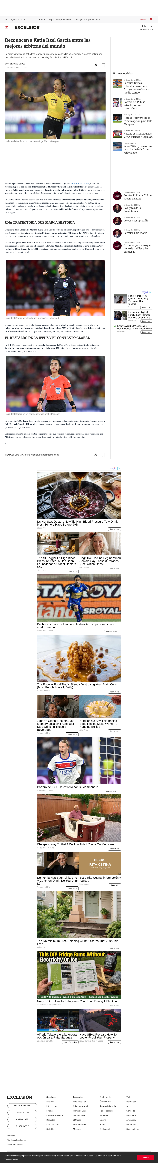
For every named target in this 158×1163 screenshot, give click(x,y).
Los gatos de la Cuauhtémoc (132, 210)
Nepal (51, 19)
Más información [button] (11, 1159)
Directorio (11, 1136)
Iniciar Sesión (22, 1105)
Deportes (50, 1120)
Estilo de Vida (106, 1129)
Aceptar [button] (145, 1158)
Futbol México (31, 455)
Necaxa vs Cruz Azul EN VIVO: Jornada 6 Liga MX (138, 135)
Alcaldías (104, 1115)
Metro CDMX (79, 1115)
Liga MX (19, 455)
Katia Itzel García (80, 183)
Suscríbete (22, 1126)
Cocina (103, 1120)
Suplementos (106, 1097)
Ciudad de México (54, 1115)
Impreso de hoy (146, 29)
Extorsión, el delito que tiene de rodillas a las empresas (137, 248)
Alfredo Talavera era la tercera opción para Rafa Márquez (138, 121)
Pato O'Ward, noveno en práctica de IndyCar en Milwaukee (138, 149)
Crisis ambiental (80, 1106)
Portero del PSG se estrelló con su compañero (134, 105)
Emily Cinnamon (63, 19)
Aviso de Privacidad (14, 1144)
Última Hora (147, 26)
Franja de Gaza (79, 1111)
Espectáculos (52, 1124)
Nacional (50, 1102)
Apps (128, 1106)
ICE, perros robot (92, 19)
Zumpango (77, 19)
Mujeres (76, 1129)
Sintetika (50, 1129)
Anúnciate (142, 20)
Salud (102, 1124)
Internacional (52, 1106)
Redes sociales (106, 1111)
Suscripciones (132, 1129)
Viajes (129, 1097)
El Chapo (77, 1120)
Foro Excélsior (79, 1102)
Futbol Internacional (49, 455)
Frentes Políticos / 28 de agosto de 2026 (138, 197)
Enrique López (17, 63)
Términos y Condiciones (16, 1140)
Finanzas (50, 1111)
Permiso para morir (135, 233)
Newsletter (22, 1112)
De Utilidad (131, 1102)
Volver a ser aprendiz (136, 220)
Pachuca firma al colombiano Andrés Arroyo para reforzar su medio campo (137, 88)
